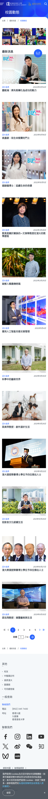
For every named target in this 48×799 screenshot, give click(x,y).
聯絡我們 (6, 704)
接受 (9, 792)
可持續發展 (9, 689)
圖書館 (7, 684)
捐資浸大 (8, 680)
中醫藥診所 (9, 675)
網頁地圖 (7, 768)
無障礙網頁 (19, 768)
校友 (6, 671)
